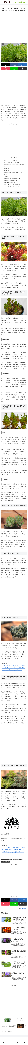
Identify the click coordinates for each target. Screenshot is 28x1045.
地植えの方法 (8, 170)
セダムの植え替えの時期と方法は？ (12, 178)
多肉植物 (9, 859)
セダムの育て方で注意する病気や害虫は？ (13, 184)
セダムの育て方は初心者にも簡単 (11, 186)
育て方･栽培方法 (6, 861)
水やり (6, 174)
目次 (12, 157)
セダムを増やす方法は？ (9, 182)
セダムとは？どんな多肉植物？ (11, 160)
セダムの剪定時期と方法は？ (10, 180)
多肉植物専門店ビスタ (17, 859)
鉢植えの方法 (8, 168)
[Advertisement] (14, 27)
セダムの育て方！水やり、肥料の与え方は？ (14, 172)
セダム (4, 859)
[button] (22, 68)
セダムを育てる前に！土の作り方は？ (12, 162)
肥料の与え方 (8, 176)
